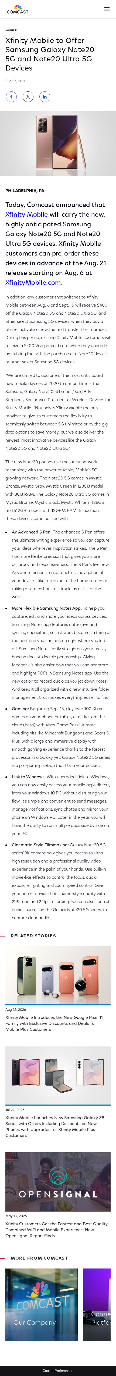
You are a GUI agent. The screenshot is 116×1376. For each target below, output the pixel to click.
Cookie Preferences (58, 1371)
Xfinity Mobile (26, 215)
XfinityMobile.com (33, 283)
